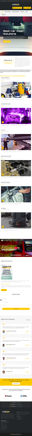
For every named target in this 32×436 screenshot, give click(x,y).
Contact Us (4, 14)
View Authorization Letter (17, 7)
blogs (27, 11)
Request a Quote (16, 383)
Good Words (28, 319)
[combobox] (16, 306)
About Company (7, 11)
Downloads (28, 7)
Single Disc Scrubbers (4, 427)
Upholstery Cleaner (4, 428)
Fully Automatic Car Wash (5, 421)
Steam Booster (3, 429)
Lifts (1, 423)
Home (3, 11)
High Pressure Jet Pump (4, 422)
